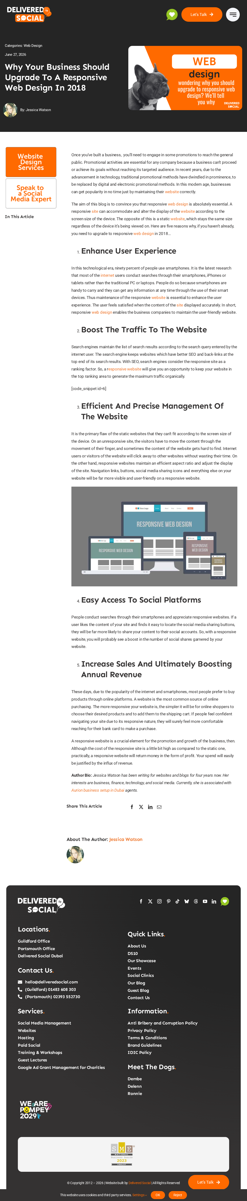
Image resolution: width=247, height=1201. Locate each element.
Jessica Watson (126, 839)
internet (107, 275)
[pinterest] (168, 901)
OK (158, 1195)
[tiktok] (177, 901)
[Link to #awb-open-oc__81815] (233, 14)
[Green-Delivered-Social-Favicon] (224, 898)
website (172, 191)
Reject (177, 1195)
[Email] (159, 807)
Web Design (33, 45)
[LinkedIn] (150, 807)
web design (178, 204)
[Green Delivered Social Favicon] (172, 10)
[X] (141, 807)
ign (109, 312)
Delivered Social (140, 1183)
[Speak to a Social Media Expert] (31, 179)
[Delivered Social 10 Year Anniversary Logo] (32, 8)
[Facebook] (132, 807)
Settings (138, 1195)
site (95, 211)
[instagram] (159, 901)
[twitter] (150, 901)
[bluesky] (187, 901)
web (95, 312)
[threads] (196, 901)
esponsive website (124, 369)
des (103, 312)
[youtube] (205, 901)
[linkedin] (214, 901)
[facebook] (141, 901)
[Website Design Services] (31, 148)
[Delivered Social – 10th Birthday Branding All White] (42, 898)
